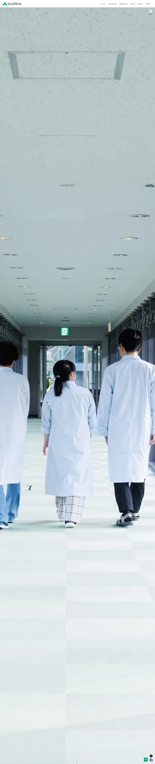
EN (149, 3)
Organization (123, 4)
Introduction (112, 4)
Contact (140, 4)
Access (132, 4)
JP (146, 3)
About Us (103, 4)
